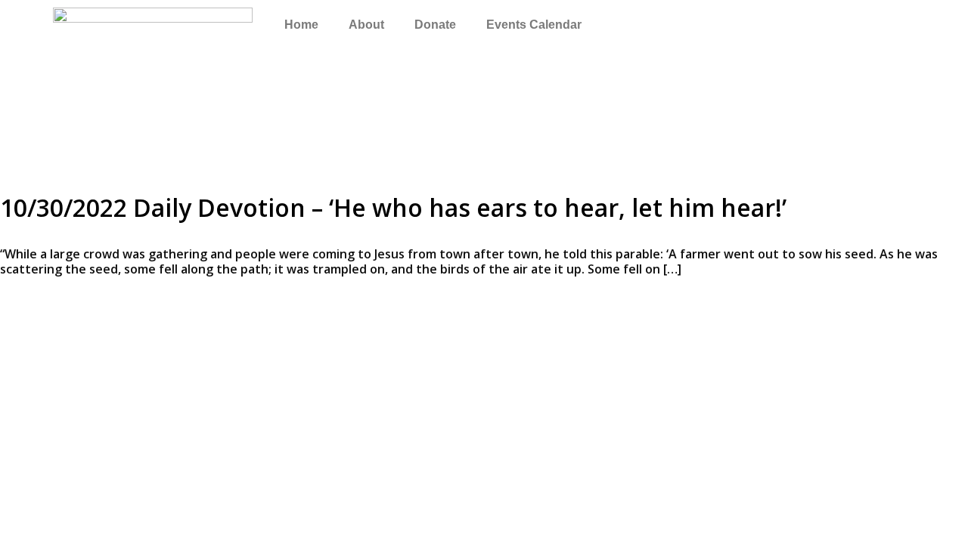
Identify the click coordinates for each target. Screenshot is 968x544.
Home (301, 24)
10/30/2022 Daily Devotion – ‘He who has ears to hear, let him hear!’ (393, 207)
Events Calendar (534, 24)
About (366, 24)
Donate (435, 24)
